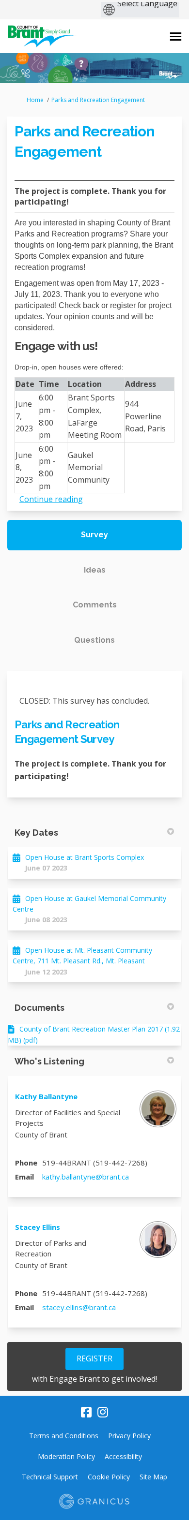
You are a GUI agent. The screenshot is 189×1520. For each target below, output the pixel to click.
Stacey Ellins (37, 1227)
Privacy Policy (129, 1435)
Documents (39, 1008)
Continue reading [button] (51, 499)
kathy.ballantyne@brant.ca (85, 1176)
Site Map (153, 1476)
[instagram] (103, 1412)
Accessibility (123, 1456)
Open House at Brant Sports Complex (84, 857)
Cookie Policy (109, 1476)
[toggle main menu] (175, 36)
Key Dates (36, 832)
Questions (94, 640)
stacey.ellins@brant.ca (79, 1307)
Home (35, 100)
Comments (95, 604)
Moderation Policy (66, 1456)
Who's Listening (49, 1061)
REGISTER (94, 1358)
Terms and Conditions (63, 1435)
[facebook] (86, 1412)
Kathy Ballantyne (46, 1096)
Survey (94, 534)
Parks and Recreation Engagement (98, 100)
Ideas (95, 570)
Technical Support (50, 1476)
